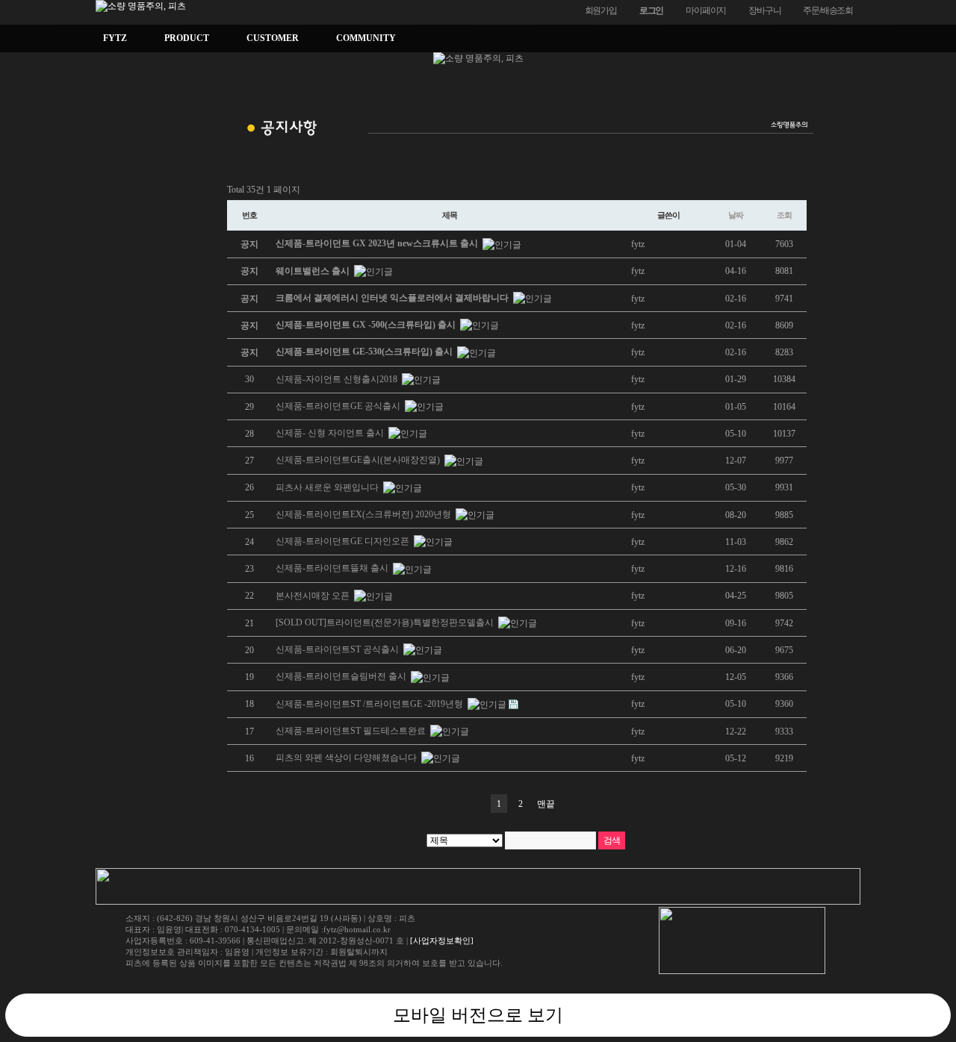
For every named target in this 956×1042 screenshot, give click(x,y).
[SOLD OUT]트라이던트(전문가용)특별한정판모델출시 (386, 622)
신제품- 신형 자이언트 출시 (331, 433)
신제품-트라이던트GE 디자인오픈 (344, 541)
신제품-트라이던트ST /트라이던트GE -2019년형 (370, 704)
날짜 (735, 214)
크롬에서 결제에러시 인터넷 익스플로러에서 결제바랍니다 (393, 298)
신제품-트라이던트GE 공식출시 (339, 406)
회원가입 (601, 10)
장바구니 (764, 10)
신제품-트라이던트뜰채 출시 (333, 568)
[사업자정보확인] (442, 940)
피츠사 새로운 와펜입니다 (328, 487)
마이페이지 (706, 10)
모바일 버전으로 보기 (478, 1015)
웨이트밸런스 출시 (314, 271)
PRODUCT (186, 38)
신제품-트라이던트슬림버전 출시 (342, 676)
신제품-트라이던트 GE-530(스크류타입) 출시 (365, 351)
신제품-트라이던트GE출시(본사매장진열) (359, 460)
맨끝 (546, 804)
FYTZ (115, 38)
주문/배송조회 (828, 10)
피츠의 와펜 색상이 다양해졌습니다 (347, 757)
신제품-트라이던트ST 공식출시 (338, 649)
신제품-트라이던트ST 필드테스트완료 (352, 731)
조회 (784, 214)
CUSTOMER (272, 38)
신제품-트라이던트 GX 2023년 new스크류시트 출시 (378, 243)
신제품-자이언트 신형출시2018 (338, 379)
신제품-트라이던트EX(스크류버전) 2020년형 (364, 514)
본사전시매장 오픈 (314, 595)
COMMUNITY (366, 38)
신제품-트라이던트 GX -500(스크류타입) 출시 (367, 324)
